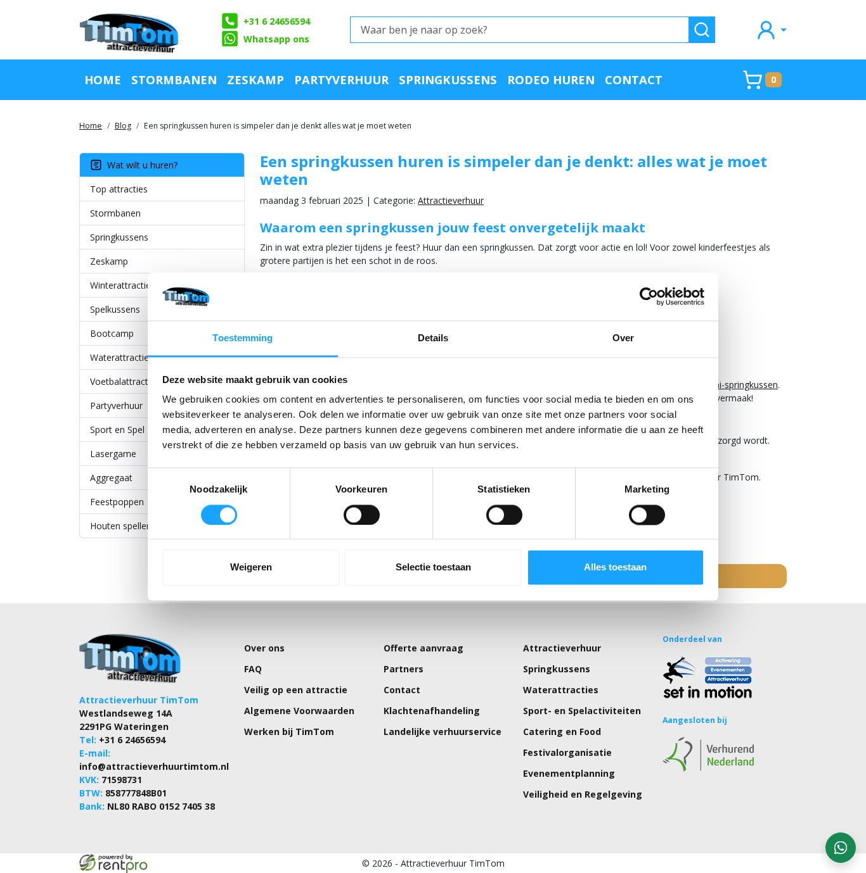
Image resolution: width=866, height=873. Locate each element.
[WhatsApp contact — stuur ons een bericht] (840, 847)
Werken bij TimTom (289, 731)
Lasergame (113, 454)
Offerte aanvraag (423, 648)
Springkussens (448, 79)
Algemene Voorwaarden (299, 711)
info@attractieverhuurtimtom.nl (154, 766)
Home (102, 79)
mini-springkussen (741, 385)
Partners (403, 669)
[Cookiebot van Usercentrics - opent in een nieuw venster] (648, 296)
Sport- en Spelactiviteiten (582, 711)
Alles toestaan (615, 567)
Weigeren (251, 567)
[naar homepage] (130, 29)
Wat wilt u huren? (140, 165)
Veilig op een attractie (295, 690)
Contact (633, 79)
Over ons (264, 648)
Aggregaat (111, 478)
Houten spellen (121, 526)
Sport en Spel (117, 430)
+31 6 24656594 (276, 21)
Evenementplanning (569, 773)
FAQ (253, 669)
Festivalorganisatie (567, 752)
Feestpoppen (117, 502)
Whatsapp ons (276, 39)
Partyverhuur (341, 79)
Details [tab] (433, 338)
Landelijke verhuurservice (442, 731)
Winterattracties (122, 285)
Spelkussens (115, 309)
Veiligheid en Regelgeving (582, 794)
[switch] (362, 515)
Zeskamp (255, 79)
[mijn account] (771, 29)
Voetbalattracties (125, 381)
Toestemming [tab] (242, 338)
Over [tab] (623, 338)
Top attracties (119, 189)
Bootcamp (112, 333)
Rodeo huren (551, 79)
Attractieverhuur (451, 200)
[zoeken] (701, 29)
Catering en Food (562, 731)
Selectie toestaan (433, 567)
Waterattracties (121, 357)
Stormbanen (174, 79)
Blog (123, 125)
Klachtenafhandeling (432, 711)
